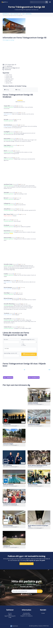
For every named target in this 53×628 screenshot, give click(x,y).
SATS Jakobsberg (7, 465)
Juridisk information (26, 614)
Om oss (10, 613)
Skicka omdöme (30, 354)
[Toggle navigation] (50, 2)
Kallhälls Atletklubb (33, 403)
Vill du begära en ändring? (8, 40)
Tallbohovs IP (6, 546)
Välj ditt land (15, 626)
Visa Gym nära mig (27, 594)
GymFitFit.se (6, 14)
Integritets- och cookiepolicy (26, 616)
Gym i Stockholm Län (15, 14)
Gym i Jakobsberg (26, 14)
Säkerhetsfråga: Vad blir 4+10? (10, 353)
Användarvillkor (26, 613)
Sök (40, 591)
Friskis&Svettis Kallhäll (34, 424)
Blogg (10, 617)
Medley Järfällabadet (8, 484)
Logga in (10, 614)
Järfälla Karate (6, 424)
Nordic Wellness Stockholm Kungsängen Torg (38, 526)
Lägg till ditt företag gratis (10, 616)
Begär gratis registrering (26, 563)
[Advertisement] (39, 27)
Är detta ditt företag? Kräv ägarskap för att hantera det (26, 9)
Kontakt (43, 613)
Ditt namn (6, 339)
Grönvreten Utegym (8, 444)
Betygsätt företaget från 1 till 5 (27, 339)
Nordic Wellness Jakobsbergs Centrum (37, 465)
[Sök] (46, 2)
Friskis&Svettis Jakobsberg (10, 504)
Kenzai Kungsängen (8, 525)
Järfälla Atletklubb (32, 484)
